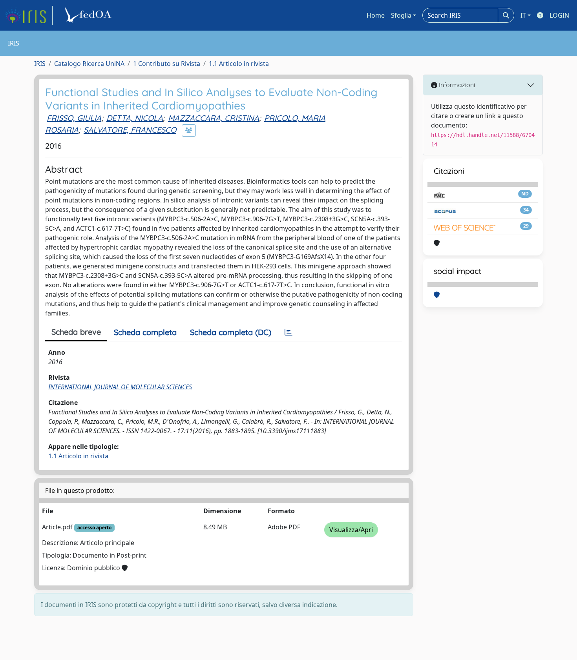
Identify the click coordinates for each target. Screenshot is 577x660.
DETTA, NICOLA (134, 118)
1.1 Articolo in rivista (239, 63)
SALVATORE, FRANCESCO (130, 130)
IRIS (40, 63)
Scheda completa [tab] (145, 332)
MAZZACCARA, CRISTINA (213, 118)
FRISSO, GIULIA (74, 118)
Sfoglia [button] (401, 15)
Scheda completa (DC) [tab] (230, 332)
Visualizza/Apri (351, 529)
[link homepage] (29, 15)
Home (376, 15)
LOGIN (559, 15)
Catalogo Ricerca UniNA (89, 63)
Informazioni (456, 85)
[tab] (288, 332)
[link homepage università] (89, 15)
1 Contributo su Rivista (166, 63)
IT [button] (523, 15)
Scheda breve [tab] (76, 332)
